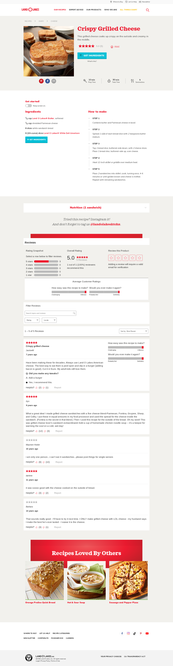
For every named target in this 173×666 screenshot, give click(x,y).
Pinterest (41, 81)
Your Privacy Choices (111, 656)
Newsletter (29, 638)
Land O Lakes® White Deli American (62, 133)
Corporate (43, 638)
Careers (70, 638)
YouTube (147, 633)
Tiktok (134, 633)
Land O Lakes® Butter (43, 118)
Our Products (93, 10)
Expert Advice (76, 10)
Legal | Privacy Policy (43, 661)
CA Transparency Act (134, 656)
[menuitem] (60, 10)
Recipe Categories (61, 633)
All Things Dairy (128, 10)
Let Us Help (44, 633)
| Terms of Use (55, 661)
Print (117, 46)
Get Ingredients (93, 56)
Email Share (53, 81)
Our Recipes (60, 10)
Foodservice (57, 638)
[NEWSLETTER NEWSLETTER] (151, 5)
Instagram (128, 633)
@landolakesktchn (105, 224)
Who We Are (110, 10)
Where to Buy (30, 633)
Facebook (47, 81)
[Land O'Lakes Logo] (30, 9)
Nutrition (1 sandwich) (85, 207)
